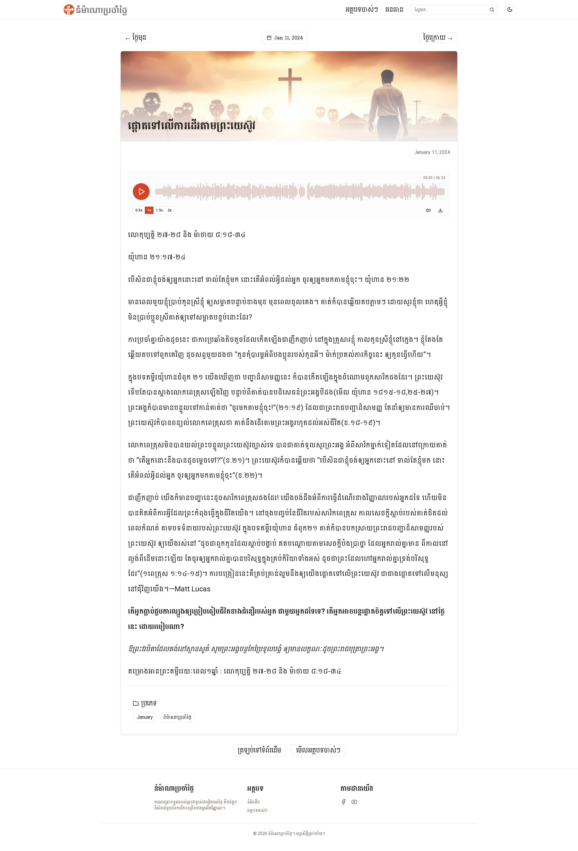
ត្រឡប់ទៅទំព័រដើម (259, 751)
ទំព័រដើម (253, 801)
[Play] (141, 191)
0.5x (138, 210)
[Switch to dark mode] (510, 9)
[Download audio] (440, 210)
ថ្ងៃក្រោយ (438, 37)
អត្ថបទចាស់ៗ (362, 9)
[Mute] (428, 210)
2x (170, 210)
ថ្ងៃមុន (135, 37)
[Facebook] (343, 802)
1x (149, 210)
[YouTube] (354, 802)
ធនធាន (394, 9)
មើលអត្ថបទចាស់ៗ (318, 751)
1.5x (159, 210)
